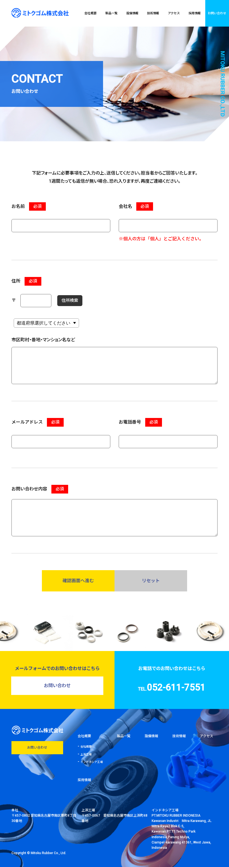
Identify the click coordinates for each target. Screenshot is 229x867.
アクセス (174, 13)
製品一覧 (111, 13)
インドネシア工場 (91, 761)
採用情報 (195, 13)
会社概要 (90, 13)
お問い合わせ (217, 13)
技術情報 (153, 13)
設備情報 (132, 13)
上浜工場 (86, 754)
